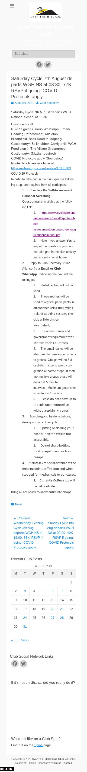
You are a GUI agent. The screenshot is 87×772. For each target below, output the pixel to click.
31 (25, 626)
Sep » (25, 640)
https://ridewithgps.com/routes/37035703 (41, 168)
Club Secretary (49, 103)
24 (25, 618)
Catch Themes (63, 763)
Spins (38, 745)
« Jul (14, 640)
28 (62, 618)
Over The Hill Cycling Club (48, 759)
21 (62, 609)
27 (53, 618)
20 (53, 609)
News (18, 504)
